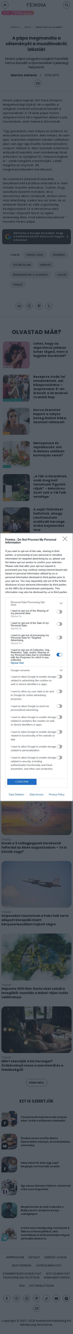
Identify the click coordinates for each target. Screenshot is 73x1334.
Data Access (36, 794)
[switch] (59, 612)
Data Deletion (16, 794)
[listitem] (36, 603)
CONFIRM (22, 781)
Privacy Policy (56, 794)
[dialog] (36, 667)
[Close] (66, 540)
